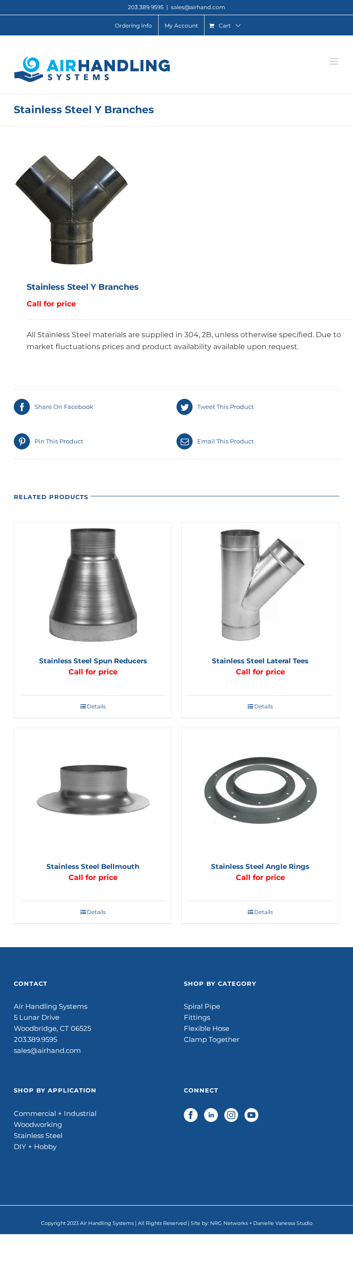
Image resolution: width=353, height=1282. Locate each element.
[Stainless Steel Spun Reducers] (92, 585)
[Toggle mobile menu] (334, 61)
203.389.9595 (35, 1039)
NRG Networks (229, 1223)
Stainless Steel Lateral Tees (260, 660)
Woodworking (38, 1124)
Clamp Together (211, 1039)
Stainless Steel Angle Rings (260, 866)
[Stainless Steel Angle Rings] (260, 790)
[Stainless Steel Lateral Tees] (260, 585)
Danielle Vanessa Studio (283, 1223)
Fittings (197, 1017)
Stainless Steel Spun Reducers (93, 660)
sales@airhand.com (198, 7)
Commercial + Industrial (55, 1113)
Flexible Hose (206, 1028)
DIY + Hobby (35, 1146)
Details (96, 706)
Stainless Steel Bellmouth (92, 866)
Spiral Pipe (202, 1006)
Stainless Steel (38, 1135)
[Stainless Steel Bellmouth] (92, 790)
